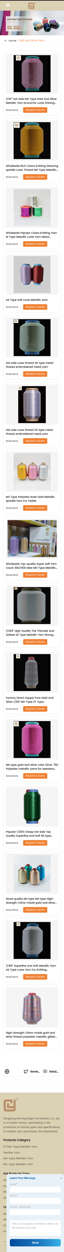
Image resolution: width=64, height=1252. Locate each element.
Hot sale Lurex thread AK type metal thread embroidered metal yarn (29, 365)
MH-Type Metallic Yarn (18, 1158)
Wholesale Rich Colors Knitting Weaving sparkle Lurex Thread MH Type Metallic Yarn (32, 170)
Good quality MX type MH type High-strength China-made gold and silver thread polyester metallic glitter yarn (30, 903)
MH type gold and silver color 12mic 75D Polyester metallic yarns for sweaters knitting (32, 769)
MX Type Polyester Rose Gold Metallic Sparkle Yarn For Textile (30, 499)
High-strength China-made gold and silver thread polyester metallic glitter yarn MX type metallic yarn (30, 1037)
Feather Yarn (11, 1153)
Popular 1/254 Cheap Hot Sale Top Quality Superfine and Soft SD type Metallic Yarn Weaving (28, 836)
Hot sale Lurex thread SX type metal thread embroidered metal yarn (29, 432)
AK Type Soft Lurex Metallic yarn (27, 300)
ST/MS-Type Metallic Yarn (20, 1147)
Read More (12, 110)
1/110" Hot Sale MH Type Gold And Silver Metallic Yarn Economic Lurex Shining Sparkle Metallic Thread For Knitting (31, 103)
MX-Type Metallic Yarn (18, 1164)
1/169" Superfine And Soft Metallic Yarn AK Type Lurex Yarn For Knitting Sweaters (31, 970)
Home (12, 41)
